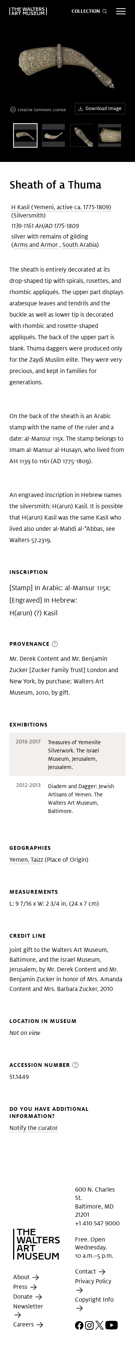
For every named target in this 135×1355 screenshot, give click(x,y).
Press (21, 1287)
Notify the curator (33, 1128)
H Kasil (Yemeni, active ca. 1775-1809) (61, 207)
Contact (86, 1272)
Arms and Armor (36, 245)
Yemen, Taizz (26, 860)
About (22, 1277)
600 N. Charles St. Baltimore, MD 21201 (95, 1202)
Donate (23, 1297)
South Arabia (79, 245)
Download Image (104, 108)
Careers (24, 1325)
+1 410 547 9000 (97, 1223)
